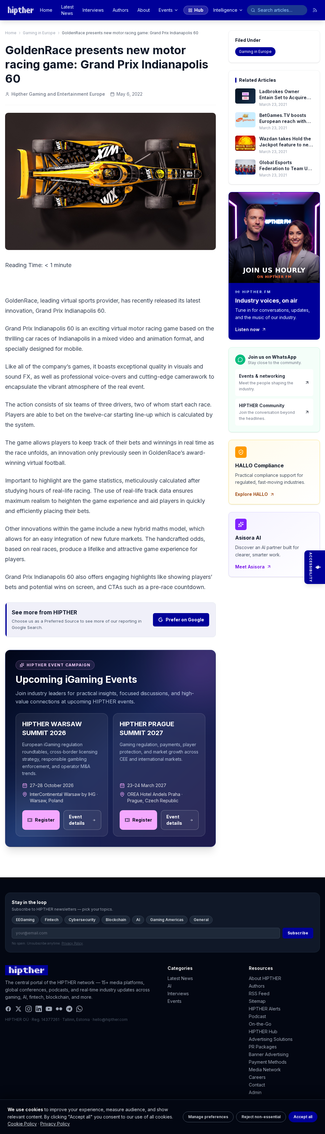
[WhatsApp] (79, 1009)
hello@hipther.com (110, 1019)
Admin (255, 1092)
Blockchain (116, 919)
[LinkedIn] (39, 1009)
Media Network (265, 1069)
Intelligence (225, 10)
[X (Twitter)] (18, 1009)
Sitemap (257, 1001)
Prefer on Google (185, 619)
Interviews (93, 10)
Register (45, 820)
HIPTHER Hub (263, 1031)
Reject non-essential (261, 1116)
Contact (257, 1084)
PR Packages (263, 1046)
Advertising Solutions (271, 1039)
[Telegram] (69, 1009)
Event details (77, 820)
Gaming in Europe (39, 32)
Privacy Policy (55, 1123)
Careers (257, 1077)
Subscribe (298, 933)
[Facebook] (8, 1009)
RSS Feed (259, 993)
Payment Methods (268, 1062)
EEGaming (25, 919)
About (143, 10)
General (201, 919)
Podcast (257, 1016)
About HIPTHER (265, 978)
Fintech (51, 919)
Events (166, 10)
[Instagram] (28, 1009)
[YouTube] (49, 1009)
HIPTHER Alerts (265, 1008)
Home (46, 10)
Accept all (303, 1116)
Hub (198, 10)
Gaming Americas (166, 919)
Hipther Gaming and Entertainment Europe (58, 94)
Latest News (67, 10)
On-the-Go (260, 1024)
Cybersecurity (82, 919)
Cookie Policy (22, 1123)
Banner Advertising (269, 1054)
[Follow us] (315, 10)
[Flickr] (59, 1009)
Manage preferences (208, 1116)
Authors (121, 10)
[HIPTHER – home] (20, 10)
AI (138, 919)
